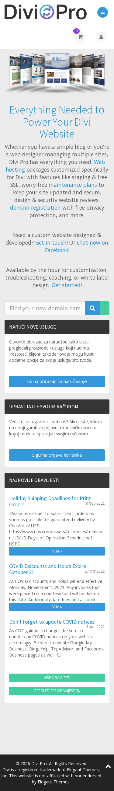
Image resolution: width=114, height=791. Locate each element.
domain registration (35, 207)
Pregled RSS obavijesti (55, 690)
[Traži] (92, 308)
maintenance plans (73, 184)
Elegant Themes (54, 782)
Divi (6, 769)
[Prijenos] (104, 308)
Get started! (67, 285)
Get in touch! (51, 242)
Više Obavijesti (57, 677)
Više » (57, 551)
